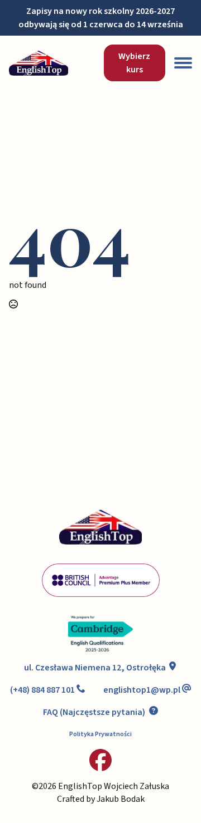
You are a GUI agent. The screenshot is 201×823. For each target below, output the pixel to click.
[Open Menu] (183, 63)
